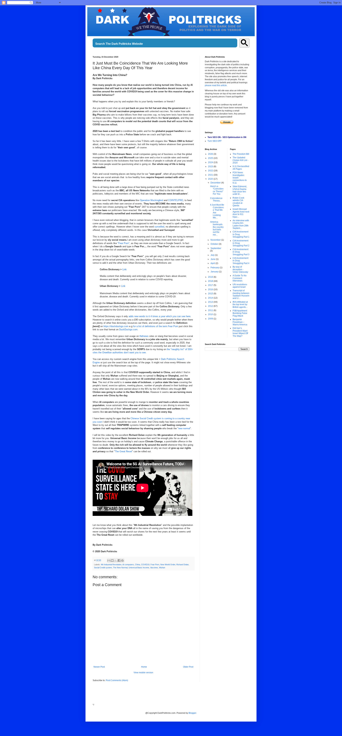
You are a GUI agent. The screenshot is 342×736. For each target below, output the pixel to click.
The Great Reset (123, 451)
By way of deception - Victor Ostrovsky (240, 269)
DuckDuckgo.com (128, 329)
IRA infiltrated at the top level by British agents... (240, 304)
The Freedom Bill (241, 154)
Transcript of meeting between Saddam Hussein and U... (241, 294)
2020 (211, 179)
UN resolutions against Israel (240, 285)
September (216, 248)
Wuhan (162, 567)
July (213, 255)
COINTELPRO (175, 200)
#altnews (144, 336)
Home (144, 667)
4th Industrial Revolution (111, 564)
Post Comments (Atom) (117, 680)
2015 (211, 293)
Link (124, 269)
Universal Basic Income (139, 567)
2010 (211, 314)
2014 (211, 298)
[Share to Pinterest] (122, 560)
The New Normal (120, 567)
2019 (211, 277)
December (216, 182)
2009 (211, 318)
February (215, 267)
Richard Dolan (182, 564)
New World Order (167, 564)
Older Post (188, 667)
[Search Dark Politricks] (244, 43)
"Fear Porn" (123, 243)
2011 (211, 310)
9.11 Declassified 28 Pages (241, 167)
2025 (211, 158)
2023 (211, 166)
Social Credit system (103, 567)
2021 (211, 175)
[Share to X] (115, 560)
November (216, 240)
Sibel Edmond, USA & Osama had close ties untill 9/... (240, 190)
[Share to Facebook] (119, 560)
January (215, 271)
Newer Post (99, 667)
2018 (211, 281)
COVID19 (145, 564)
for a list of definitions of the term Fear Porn (155, 326)
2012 (211, 306)
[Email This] (109, 560)
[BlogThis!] (112, 560)
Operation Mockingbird (151, 200)
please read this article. (216, 85)
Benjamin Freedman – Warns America (240, 322)
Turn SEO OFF (215, 141)
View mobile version (143, 672)
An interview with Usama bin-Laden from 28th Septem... (241, 224)
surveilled (159, 226)
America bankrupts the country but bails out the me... (217, 228)
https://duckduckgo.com (115, 326)
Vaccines (154, 567)
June (213, 259)
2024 (211, 162)
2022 (211, 170)
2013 (211, 302)
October (215, 244)
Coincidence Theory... (216, 199)
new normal (184, 428)
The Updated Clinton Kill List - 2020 (240, 160)
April (213, 263)
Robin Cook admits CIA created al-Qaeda (238, 202)
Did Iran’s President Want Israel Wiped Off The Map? (240, 332)
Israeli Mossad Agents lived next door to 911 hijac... (241, 213)
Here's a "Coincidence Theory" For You (217, 190)
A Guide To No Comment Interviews (240, 278)
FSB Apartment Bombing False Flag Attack (240, 313)
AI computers (128, 564)
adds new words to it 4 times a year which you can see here (159, 316)
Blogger (192, 713)
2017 (211, 285)
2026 (211, 154)
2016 (211, 289)
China (137, 564)
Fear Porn (155, 564)
